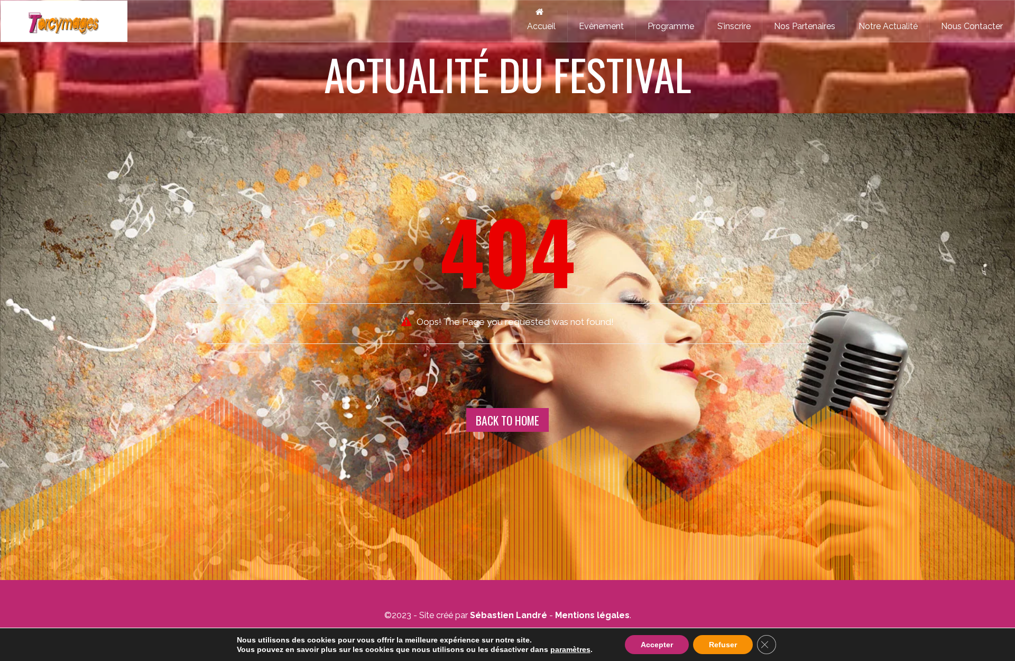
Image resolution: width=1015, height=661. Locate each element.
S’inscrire (734, 26)
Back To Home (507, 420)
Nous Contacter (972, 26)
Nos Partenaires (804, 26)
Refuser (723, 644)
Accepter (657, 644)
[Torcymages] (64, 21)
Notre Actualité (888, 26)
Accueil (539, 26)
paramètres (570, 649)
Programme (671, 26)
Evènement (601, 26)
